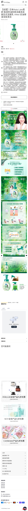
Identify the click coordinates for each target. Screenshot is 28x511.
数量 (2, 52)
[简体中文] (24, 508)
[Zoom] (22, 40)
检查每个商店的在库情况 (7, 104)
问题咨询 (3, 341)
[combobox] (14, 5)
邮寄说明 (3, 482)
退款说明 (3, 484)
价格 (2, 46)
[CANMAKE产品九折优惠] (14, 432)
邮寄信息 (3, 338)
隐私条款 (3, 487)
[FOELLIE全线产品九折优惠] (14, 388)
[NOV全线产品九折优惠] (14, 410)
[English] (26, 508)
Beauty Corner (4, 19)
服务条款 (3, 486)
